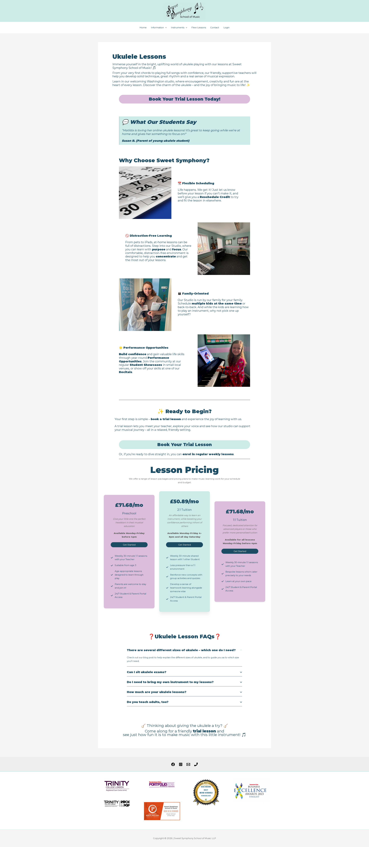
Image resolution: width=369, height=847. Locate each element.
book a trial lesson (166, 419)
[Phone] (196, 764)
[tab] (184, 656)
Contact (214, 27)
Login (226, 27)
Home (143, 27)
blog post (148, 657)
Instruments (177, 27)
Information (157, 27)
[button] (165, 27)
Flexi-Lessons (198, 27)
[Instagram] (180, 764)
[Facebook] (173, 764)
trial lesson (204, 731)
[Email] (188, 764)
